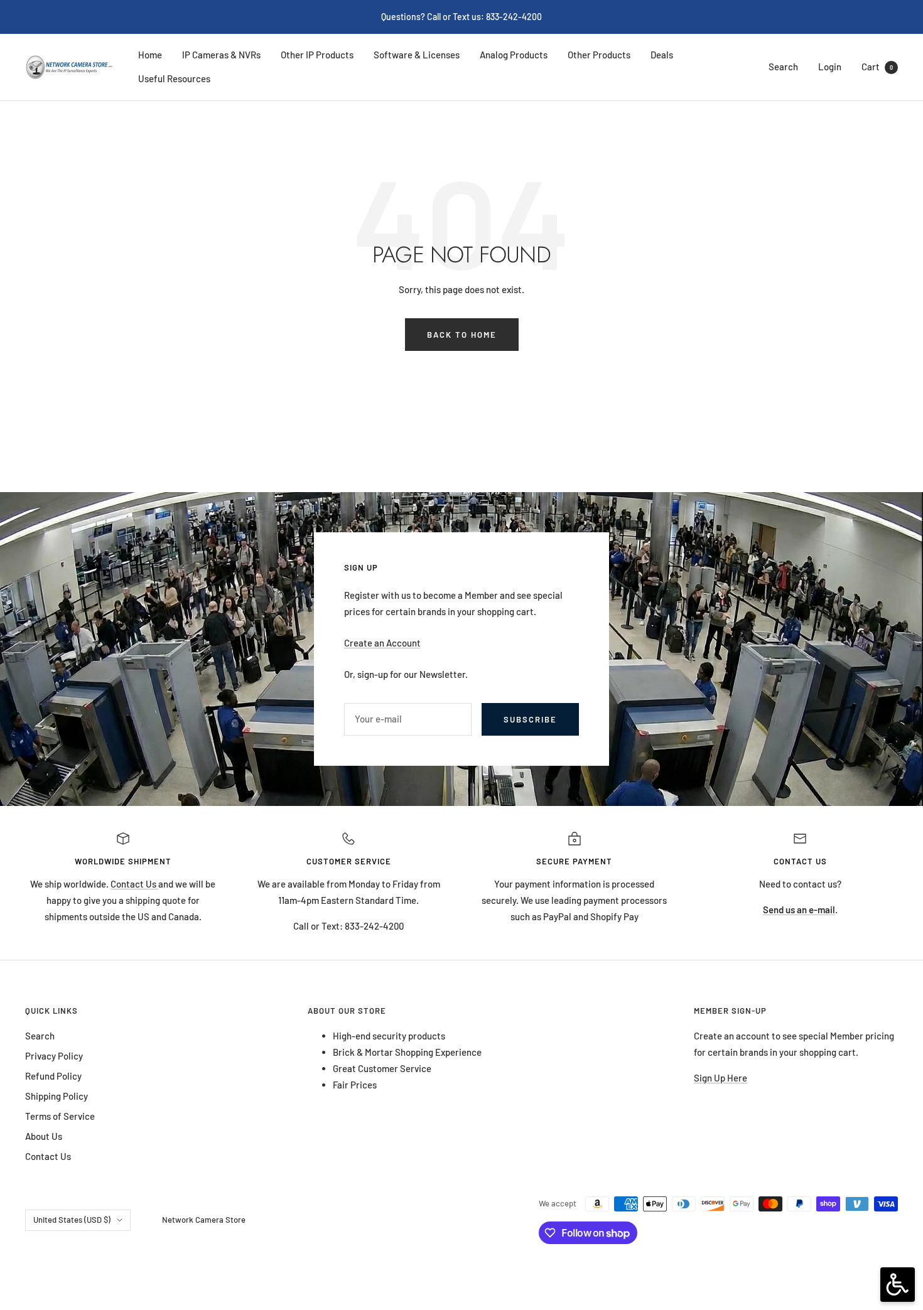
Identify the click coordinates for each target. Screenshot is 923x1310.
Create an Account (382, 642)
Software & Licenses (417, 54)
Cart (877, 66)
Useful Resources (174, 78)
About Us (43, 1136)
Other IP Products (317, 54)
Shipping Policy (56, 1096)
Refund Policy (53, 1076)
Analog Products (514, 54)
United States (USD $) (72, 1220)
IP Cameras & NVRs (221, 54)
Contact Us (134, 883)
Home (150, 54)
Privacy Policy (54, 1055)
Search (783, 66)
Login (829, 66)
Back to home (462, 335)
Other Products (599, 54)
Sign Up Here (720, 1077)
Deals (661, 54)
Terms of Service (60, 1116)
